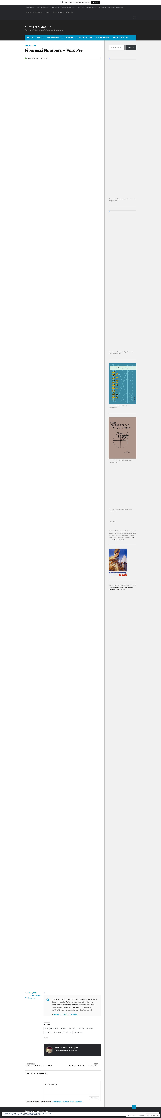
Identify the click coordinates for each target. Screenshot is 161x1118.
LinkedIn (30, 37)
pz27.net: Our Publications (34, 12)
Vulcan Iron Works (120, 37)
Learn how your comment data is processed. (67, 1102)
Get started (95, 2)
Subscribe (131, 47)
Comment (94, 1098)
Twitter (40, 37)
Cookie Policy (36, 1114)
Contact (47, 12)
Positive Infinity (102, 37)
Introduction (30, 7)
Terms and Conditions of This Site (62, 12)
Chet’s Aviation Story (43, 7)
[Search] (134, 17)
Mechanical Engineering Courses (87, 7)
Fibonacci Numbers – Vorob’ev (65, 1014)
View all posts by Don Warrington (66, 1050)
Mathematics (30, 46)
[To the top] (134, 1107)
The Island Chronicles (67, 7)
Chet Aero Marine (38, 27)
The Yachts (55, 7)
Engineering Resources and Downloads (111, 7)
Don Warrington (35, 995)
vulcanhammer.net (54, 37)
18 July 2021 (33, 993)
